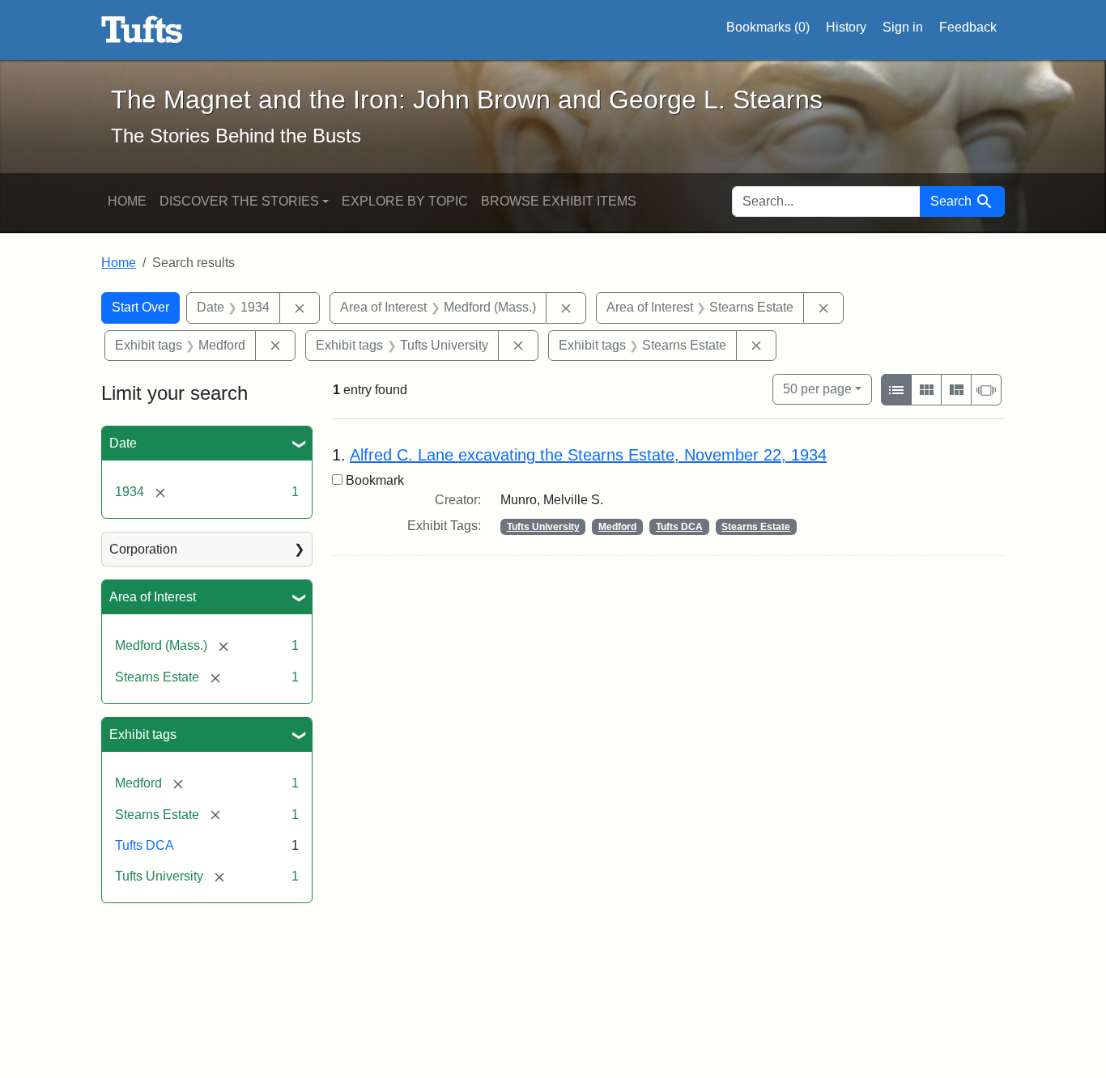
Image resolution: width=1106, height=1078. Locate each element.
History (846, 27)
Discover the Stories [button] (239, 201)
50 (817, 388)
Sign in (903, 27)
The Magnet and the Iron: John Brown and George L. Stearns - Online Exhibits (142, 30)
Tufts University (543, 527)
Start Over (140, 307)
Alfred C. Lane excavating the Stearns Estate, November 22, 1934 (588, 455)
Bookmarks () (768, 27)
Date (123, 443)
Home (127, 201)
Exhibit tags (143, 734)
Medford (617, 527)
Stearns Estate (755, 527)
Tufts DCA (144, 845)
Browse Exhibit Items (558, 201)
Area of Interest (152, 597)
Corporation (143, 549)
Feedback (968, 27)
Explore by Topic (405, 201)
